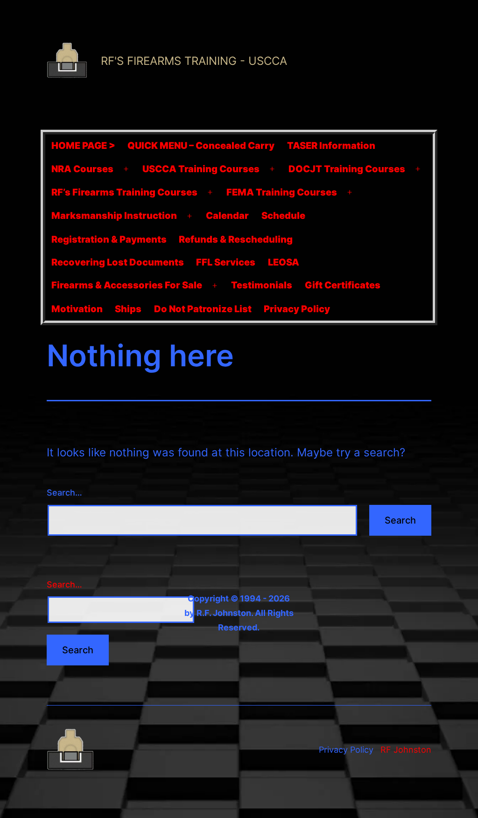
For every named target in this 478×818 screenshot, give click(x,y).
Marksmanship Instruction (114, 215)
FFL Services (225, 262)
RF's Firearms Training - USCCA (194, 61)
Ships (128, 309)
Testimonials (261, 285)
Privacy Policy (297, 309)
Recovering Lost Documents (117, 262)
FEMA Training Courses (281, 192)
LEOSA (283, 262)
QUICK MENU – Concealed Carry (200, 145)
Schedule (283, 215)
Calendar (227, 215)
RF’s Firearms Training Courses (124, 192)
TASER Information (331, 145)
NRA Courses (82, 169)
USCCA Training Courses (201, 169)
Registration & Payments (109, 239)
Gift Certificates (342, 285)
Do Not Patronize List (203, 309)
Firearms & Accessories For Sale (126, 285)
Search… (64, 492)
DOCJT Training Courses (346, 169)
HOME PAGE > (83, 145)
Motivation (77, 309)
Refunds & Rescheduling (236, 239)
